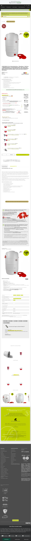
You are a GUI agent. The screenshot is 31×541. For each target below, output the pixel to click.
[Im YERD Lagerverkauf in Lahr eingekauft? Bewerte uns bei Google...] (26, 460)
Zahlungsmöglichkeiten (13, 453)
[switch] (2, 535)
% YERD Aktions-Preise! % (3, 461)
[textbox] (14, 16)
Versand (8, 100)
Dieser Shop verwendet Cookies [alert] (15, 526)
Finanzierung (12, 461)
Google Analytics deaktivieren (14, 463)
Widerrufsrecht (12, 457)
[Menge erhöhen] (14, 155)
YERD (5, 423)
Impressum (12, 462)
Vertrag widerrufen (15, 520)
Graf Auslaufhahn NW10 (10, 129)
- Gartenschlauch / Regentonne (4, 472)
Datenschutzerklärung (3, 533)
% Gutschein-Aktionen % (3, 458)
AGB (11, 452)
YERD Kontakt (2, 453)
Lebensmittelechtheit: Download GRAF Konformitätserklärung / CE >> (15, 89)
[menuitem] (3, 7)
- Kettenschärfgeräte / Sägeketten (4, 478)
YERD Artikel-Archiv (3, 462)
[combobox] (14, 16)
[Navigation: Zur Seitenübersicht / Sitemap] (2, 21)
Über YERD (2, 452)
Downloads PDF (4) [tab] (13, 166)
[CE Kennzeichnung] (14, 306)
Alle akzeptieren (7, 539)
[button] (25, 5)
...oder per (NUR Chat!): (8, 112)
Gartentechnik (12, 409)
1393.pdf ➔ (10, 290)
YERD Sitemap (2, 467)
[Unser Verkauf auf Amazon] (28, 455)
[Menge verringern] (2, 155)
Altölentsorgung (12, 458)
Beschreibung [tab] (4, 166)
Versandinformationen (18, 434)
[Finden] (29, 10)
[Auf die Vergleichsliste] (27, 33)
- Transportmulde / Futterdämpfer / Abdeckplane (4, 476)
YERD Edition (2, 463)
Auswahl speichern (17, 539)
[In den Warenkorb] (2, 30)
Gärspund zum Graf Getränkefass (11, 143)
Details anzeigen (26, 539)
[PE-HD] (16, 301)
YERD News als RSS (3, 466)
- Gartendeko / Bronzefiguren (4, 471)
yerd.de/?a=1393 (16, 289)
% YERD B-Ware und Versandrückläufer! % (5, 457)
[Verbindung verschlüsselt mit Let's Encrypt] (5, 511)
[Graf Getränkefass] (14, 303)
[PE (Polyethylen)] (14, 301)
